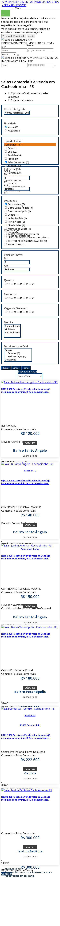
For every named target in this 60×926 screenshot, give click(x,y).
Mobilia (8, 322)
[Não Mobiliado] (12, 332)
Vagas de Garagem (15, 308)
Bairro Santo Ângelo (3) (20, 207)
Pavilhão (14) (14, 155)
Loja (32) (12, 151)
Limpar (16, 367)
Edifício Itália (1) (16, 244)
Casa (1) (12, 148)
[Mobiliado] (12, 329)
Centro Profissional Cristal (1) (23, 233)
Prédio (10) (13, 158)
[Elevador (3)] (18, 353)
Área (7, 171)
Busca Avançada (27, 371)
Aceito (31, 36)
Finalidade (10, 123)
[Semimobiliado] (12, 326)
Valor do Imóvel (13, 255)
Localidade (10, 200)
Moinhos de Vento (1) (19, 228)
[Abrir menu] (3, 14)
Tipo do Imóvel (13, 141)
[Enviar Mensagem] (55, 65)
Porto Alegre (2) (16, 221)
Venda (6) (13, 127)
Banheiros (10, 294)
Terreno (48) (14, 165)
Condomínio (11, 230)
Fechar (26, 367)
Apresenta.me (12, 869)
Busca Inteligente (15, 109)
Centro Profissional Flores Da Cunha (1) (28, 237)
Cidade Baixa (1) (16, 225)
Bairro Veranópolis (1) (19, 211)
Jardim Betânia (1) (17, 218)
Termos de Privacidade (14, 36)
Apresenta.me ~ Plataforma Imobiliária (28, 874)
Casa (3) (12, 183)
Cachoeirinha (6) (16, 204)
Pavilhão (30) (14, 172)
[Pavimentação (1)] (18, 356)
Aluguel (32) (14, 130)
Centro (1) (13, 214)
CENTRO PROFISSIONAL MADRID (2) (27, 240)
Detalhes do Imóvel (16, 346)
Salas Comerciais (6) (18, 162)
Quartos (9, 280)
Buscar (6, 367)
